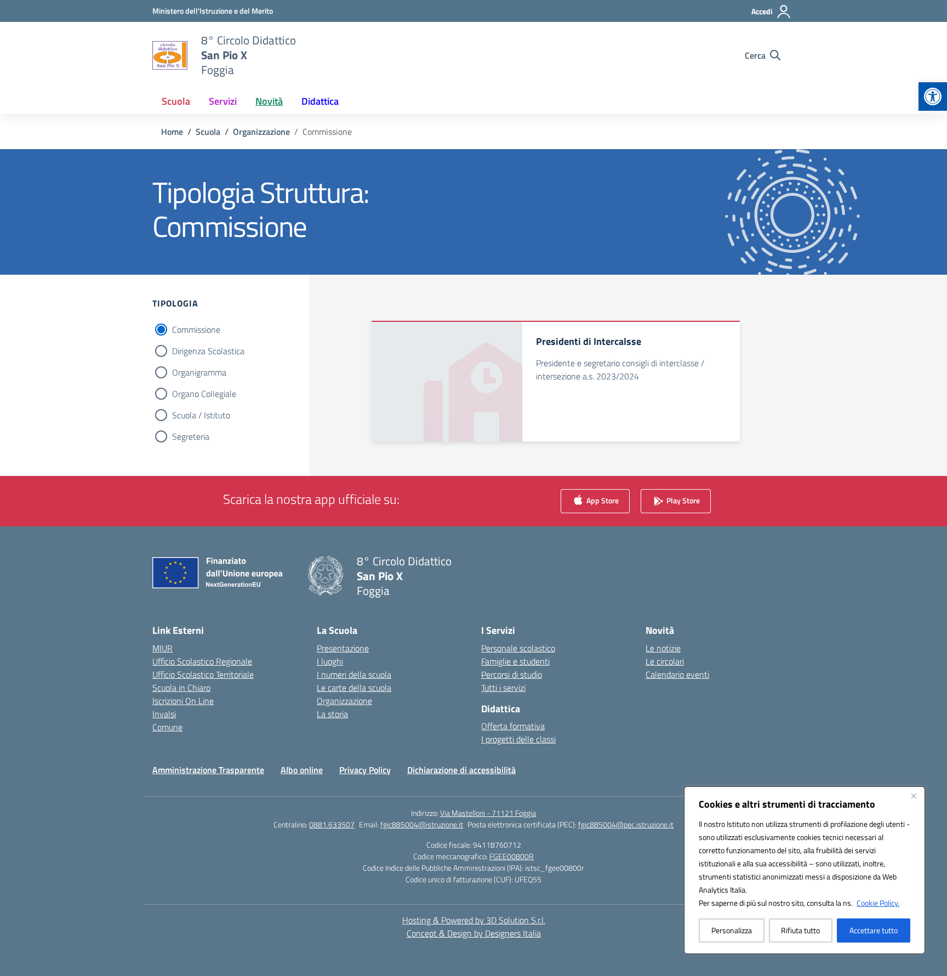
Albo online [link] (302, 769)
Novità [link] (269, 101)
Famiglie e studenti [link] (515, 661)
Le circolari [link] (665, 661)
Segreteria (190, 436)
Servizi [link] (223, 101)
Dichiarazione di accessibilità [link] (461, 769)
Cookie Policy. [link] (878, 903)
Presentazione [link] (343, 648)
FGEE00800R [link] (511, 856)
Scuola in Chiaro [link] (181, 687)
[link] (933, 96)
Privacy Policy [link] (365, 769)
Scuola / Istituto (201, 415)
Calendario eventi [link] (677, 674)
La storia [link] (332, 713)
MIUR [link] (162, 648)
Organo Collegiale (204, 393)
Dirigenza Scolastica (208, 351)
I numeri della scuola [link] (354, 674)
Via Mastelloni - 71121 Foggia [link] (488, 813)
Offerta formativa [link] (513, 726)
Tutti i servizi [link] (503, 687)
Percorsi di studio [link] (511, 674)
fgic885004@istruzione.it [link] (421, 824)
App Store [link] (602, 500)
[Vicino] (913, 795)
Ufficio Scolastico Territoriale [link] (203, 674)
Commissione (196, 329)
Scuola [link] (176, 101)
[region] (804, 870)
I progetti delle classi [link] (518, 739)
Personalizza (731, 930)
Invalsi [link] (164, 713)
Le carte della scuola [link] (354, 687)
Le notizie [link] (663, 648)
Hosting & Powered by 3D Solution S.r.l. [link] (473, 920)
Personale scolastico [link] (518, 648)
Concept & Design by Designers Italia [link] (474, 933)
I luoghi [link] (330, 661)
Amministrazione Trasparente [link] (208, 769)
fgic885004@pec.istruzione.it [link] (626, 824)
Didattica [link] (320, 101)
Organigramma (199, 372)
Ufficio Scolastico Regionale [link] (202, 661)
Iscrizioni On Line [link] (183, 700)
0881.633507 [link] (332, 824)
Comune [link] (167, 727)
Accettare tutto (873, 930)
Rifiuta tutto (800, 930)
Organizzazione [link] (344, 700)
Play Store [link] (682, 500)
